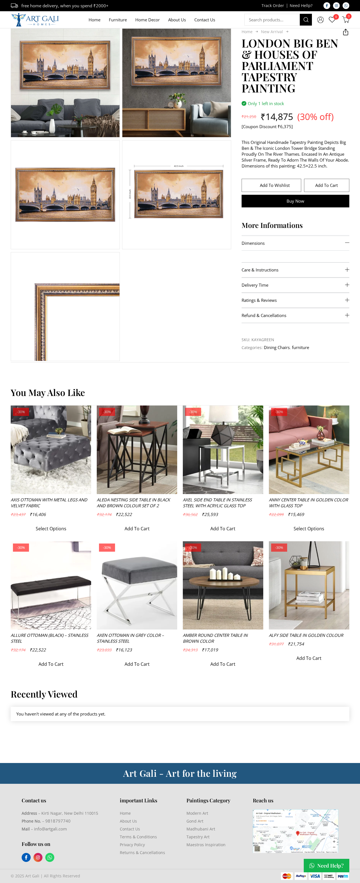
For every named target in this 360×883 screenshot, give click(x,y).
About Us (177, 19)
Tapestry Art (198, 836)
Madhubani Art (200, 829)
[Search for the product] (306, 20)
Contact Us (204, 19)
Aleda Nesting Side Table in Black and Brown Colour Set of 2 (133, 502)
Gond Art (194, 821)
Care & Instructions (260, 270)
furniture (300, 347)
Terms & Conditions (138, 836)
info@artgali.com (50, 829)
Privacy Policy (132, 844)
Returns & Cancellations (142, 852)
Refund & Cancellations (264, 315)
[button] (121, 194)
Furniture (118, 19)
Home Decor (147, 19)
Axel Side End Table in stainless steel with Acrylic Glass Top (217, 502)
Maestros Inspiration (206, 844)
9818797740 (58, 821)
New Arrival (272, 31)
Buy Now (295, 200)
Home (94, 19)
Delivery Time (255, 285)
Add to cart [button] (137, 529)
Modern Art (197, 813)
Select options (51, 529)
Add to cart (326, 185)
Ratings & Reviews (259, 300)
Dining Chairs (277, 347)
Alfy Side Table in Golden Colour (306, 635)
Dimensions (253, 243)
